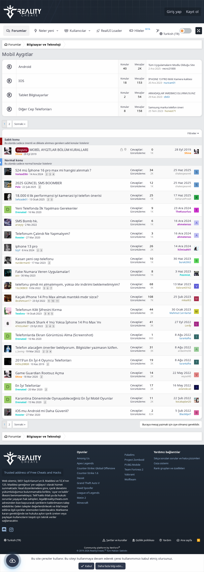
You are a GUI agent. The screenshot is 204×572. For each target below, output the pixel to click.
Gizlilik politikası (145, 540)
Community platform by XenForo (102, 547)
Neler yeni (46, 30)
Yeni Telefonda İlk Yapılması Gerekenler (46, 208)
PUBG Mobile (132, 464)
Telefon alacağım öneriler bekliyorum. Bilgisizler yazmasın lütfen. (66, 347)
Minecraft (82, 502)
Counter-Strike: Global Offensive (96, 468)
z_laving (19, 351)
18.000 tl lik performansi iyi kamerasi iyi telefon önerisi (58, 195)
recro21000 (169, 68)
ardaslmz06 (184, 351)
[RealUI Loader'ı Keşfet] (12, 560)
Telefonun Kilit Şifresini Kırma (38, 309)
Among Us (83, 458)
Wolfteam (130, 479)
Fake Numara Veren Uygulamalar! (42, 271)
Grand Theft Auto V (88, 483)
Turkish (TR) (171, 34)
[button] (57, 30)
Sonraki (18, 124)
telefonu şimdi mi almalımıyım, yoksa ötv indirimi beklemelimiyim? (67, 284)
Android (25, 66)
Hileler (139, 30)
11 (57, 300)
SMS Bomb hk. (26, 221)
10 (53, 300)
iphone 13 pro (26, 246)
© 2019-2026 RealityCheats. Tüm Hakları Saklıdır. (102, 550)
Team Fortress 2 (134, 469)
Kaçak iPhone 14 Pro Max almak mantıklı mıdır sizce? (56, 297)
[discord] (4, 530)
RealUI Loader (111, 30)
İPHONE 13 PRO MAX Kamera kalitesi (170, 79)
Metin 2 (81, 498)
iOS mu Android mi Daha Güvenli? (42, 410)
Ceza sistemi (161, 463)
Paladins (129, 454)
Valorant (130, 474)
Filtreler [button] (191, 133)
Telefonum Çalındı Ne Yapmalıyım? (42, 233)
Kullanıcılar (78, 30)
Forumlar (19, 30)
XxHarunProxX (183, 199)
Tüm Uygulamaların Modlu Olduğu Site (171, 65)
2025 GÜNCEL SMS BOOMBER (38, 183)
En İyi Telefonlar (28, 385)
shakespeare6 (183, 173)
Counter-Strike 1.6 (87, 473)
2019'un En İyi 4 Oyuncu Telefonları (43, 360)
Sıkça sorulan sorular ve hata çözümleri (177, 458)
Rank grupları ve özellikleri (169, 468)
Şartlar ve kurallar (116, 540)
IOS (21, 80)
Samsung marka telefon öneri (165, 107)
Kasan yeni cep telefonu (34, 259)
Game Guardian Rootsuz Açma (39, 373)
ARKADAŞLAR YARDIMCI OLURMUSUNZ (171, 93)
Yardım (167, 540)
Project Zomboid (134, 459)
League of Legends (88, 493)
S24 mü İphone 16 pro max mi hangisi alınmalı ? (53, 170)
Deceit (80, 478)
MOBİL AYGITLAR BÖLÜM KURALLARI (58, 149)
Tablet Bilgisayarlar (33, 95)
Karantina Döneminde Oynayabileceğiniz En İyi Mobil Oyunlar (64, 398)
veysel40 (186, 376)
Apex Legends (85, 463)
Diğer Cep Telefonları (35, 109)
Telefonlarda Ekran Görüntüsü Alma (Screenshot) (54, 335)
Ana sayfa (186, 540)
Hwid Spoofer (85, 488)
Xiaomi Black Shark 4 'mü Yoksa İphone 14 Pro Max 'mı (58, 322)
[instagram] (11, 530)
